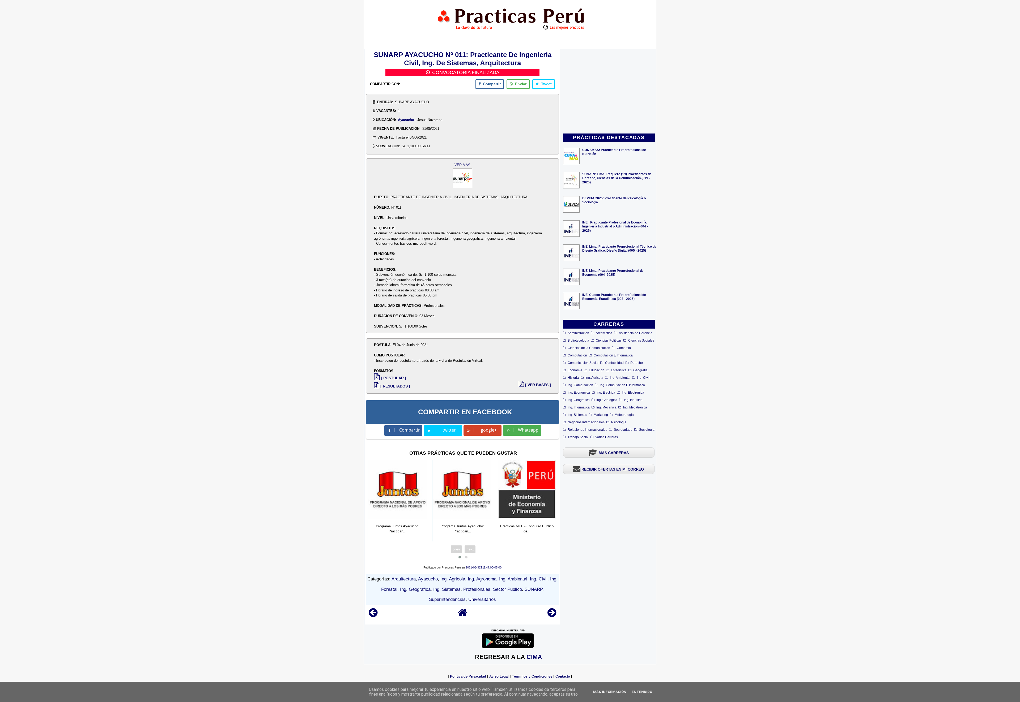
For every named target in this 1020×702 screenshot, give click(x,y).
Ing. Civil (643, 378)
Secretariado (623, 430)
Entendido (642, 692)
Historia (573, 378)
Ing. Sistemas (577, 415)
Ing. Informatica (579, 407)
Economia (575, 370)
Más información (609, 692)
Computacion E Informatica (613, 355)
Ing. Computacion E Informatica (622, 385)
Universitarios (482, 599)
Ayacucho (406, 120)
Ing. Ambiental (620, 378)
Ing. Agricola (594, 378)
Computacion (577, 355)
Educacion (596, 370)
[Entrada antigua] (551, 615)
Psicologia (618, 422)
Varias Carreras (606, 437)
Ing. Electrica (606, 392)
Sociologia (646, 430)
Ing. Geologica (606, 400)
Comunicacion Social (583, 363)
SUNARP (533, 589)
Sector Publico (507, 589)
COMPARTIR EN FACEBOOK (465, 412)
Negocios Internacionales (586, 422)
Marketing (601, 415)
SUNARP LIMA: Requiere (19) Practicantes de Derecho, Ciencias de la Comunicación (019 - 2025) (617, 178)
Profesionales (476, 589)
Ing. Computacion (580, 385)
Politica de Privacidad (468, 676)
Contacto (562, 676)
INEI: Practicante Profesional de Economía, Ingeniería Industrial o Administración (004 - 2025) (615, 226)
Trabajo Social (578, 437)
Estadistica (619, 370)
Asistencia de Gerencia (635, 333)
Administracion (578, 333)
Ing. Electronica (633, 392)
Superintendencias (447, 599)
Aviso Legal (499, 676)
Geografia (640, 370)
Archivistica (604, 333)
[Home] (462, 615)
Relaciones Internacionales (587, 430)
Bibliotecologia (578, 340)
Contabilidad (614, 363)
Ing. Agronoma (482, 579)
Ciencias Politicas (609, 340)
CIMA (534, 656)
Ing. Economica (579, 392)
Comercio (624, 348)
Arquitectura (404, 579)
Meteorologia (624, 415)
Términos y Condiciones (532, 676)
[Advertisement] (609, 92)
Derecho (636, 363)
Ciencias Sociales (641, 340)
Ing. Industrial (633, 400)
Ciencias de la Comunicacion (589, 348)
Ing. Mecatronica (635, 407)
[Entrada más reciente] (373, 615)
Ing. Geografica (579, 400)
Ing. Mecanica (606, 407)
